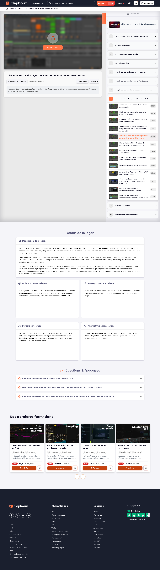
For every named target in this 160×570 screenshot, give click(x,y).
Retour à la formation (17, 81)
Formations (21, 8)
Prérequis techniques (17, 557)
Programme (134, 14)
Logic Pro (97, 538)
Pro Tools (96, 544)
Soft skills (54, 544)
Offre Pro (13, 538)
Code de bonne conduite (18, 554)
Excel (95, 525)
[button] (77, 477)
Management (56, 538)
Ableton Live (98, 528)
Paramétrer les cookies (18, 548)
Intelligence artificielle (59, 535)
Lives (120, 3)
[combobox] (71, 3)
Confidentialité (15, 534)
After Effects (98, 535)
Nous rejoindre (15, 541)
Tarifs (128, 3)
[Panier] (136, 3)
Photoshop (97, 515)
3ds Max (96, 548)
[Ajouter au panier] (39, 468)
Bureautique (56, 522)
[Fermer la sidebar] (104, 18)
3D (52, 525)
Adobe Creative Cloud (101, 522)
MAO (53, 512)
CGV (11, 531)
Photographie (56, 541)
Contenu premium (53, 47)
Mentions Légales (16, 544)
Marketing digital (57, 548)
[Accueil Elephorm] (18, 506)
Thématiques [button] (59, 506)
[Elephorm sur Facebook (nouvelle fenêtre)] (11, 515)
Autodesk (97, 518)
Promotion (105, 3)
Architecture (56, 518)
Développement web (59, 531)
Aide (11, 525)
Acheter (25, 468)
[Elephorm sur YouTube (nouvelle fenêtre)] (23, 515)
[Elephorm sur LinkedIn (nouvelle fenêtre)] (28, 515)
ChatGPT (96, 541)
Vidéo (53, 528)
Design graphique (58, 515)
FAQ (11, 528)
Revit (95, 512)
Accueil (11, 8)
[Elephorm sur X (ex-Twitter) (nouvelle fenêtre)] (17, 515)
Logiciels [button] (98, 506)
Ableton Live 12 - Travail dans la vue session (44, 8)
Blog (11, 551)
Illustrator (97, 531)
